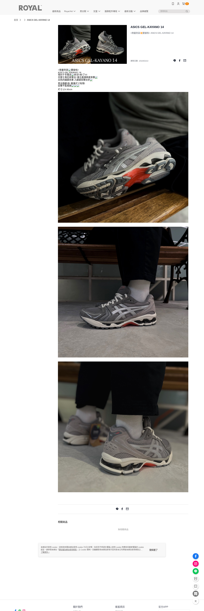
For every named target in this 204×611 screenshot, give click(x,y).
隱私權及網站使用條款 (68, 550)
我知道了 (153, 550)
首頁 (16, 20)
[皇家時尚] (30, 8)
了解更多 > (45, 552)
